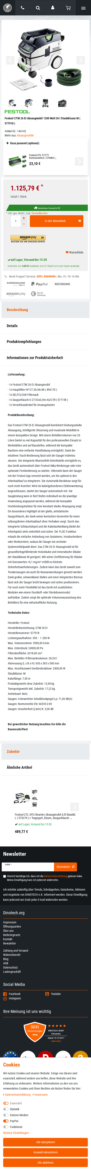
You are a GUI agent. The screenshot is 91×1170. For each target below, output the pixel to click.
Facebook (14, 994)
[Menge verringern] (24, 224)
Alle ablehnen (45, 1162)
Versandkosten (39, 213)
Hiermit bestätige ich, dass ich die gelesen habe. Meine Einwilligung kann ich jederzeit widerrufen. (45, 878)
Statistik (14, 1109)
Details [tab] (12, 326)
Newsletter (9, 943)
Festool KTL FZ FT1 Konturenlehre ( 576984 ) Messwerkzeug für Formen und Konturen (45, 156)
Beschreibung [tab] (17, 309)
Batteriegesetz (11, 935)
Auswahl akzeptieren (45, 1152)
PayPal (14, 1121)
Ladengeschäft (12, 971)
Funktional (16, 1127)
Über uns (8, 930)
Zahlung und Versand (15, 950)
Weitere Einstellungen (16, 1133)
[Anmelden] (53, 7)
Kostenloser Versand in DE (49, 208)
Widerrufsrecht (11, 954)
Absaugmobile (25, 135)
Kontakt (7, 939)
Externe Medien (19, 1115)
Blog (5, 959)
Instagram (15, 998)
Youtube (56, 994)
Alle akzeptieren (45, 1142)
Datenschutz (10, 967)
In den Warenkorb (55, 221)
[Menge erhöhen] (24, 218)
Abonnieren (63, 866)
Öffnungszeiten (12, 926)
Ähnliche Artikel (19, 767)
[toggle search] (38, 8)
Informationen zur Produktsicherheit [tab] (35, 357)
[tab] (45, 752)
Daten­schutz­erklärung (18, 1094)
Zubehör (13, 751)
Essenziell (16, 1103)
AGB (5, 963)
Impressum (10, 922)
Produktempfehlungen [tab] (24, 341)
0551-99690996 (46, 276)
